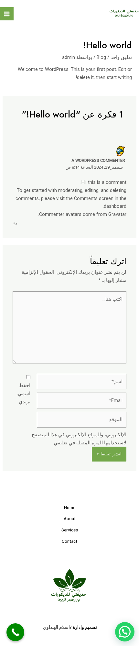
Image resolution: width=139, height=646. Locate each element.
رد (15, 222)
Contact (69, 541)
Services (69, 529)
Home (69, 507)
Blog (101, 57)
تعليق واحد (121, 57)
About (70, 518)
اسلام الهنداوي (56, 627)
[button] (124, 631)
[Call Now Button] (15, 632)
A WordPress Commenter (98, 160)
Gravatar (117, 214)
